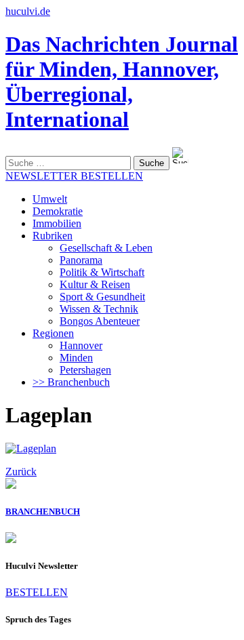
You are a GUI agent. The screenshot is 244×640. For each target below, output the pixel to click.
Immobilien (57, 223)
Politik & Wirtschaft (102, 272)
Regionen (53, 333)
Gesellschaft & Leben (106, 248)
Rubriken (53, 235)
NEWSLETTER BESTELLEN (74, 176)
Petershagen (85, 370)
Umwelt (50, 199)
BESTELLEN (36, 592)
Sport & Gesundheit (102, 296)
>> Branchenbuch (71, 382)
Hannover (81, 345)
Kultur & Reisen (95, 284)
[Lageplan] (30, 448)
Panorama (81, 260)
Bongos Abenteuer (100, 321)
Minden (76, 357)
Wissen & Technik (99, 309)
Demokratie (58, 211)
